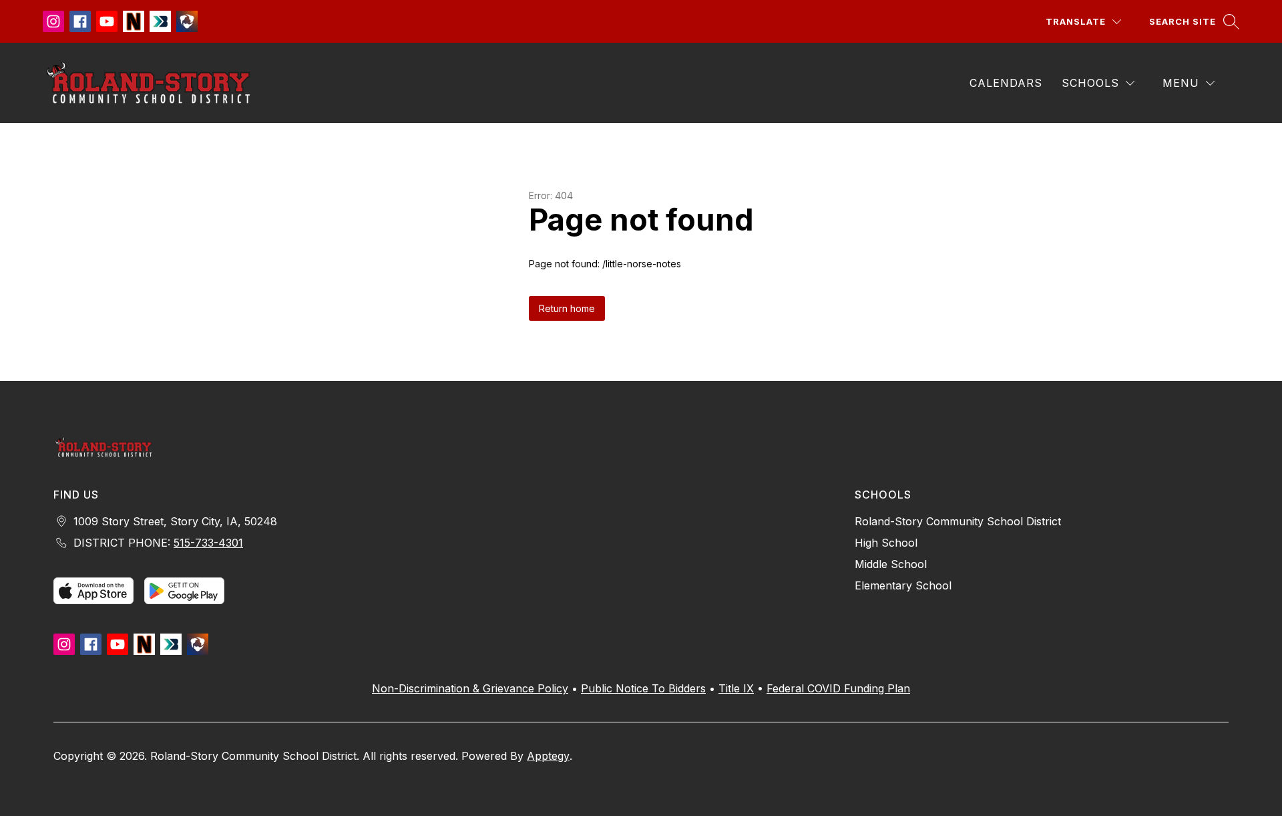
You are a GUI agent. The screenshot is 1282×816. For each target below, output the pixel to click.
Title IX (736, 688)
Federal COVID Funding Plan (838, 688)
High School (886, 542)
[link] (1009, 83)
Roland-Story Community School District (958, 521)
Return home (567, 308)
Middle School (891, 564)
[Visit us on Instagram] (53, 21)
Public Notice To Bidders (643, 688)
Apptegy (548, 756)
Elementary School (903, 585)
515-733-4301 (208, 542)
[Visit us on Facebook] (80, 21)
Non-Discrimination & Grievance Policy (470, 688)
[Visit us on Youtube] (107, 21)
